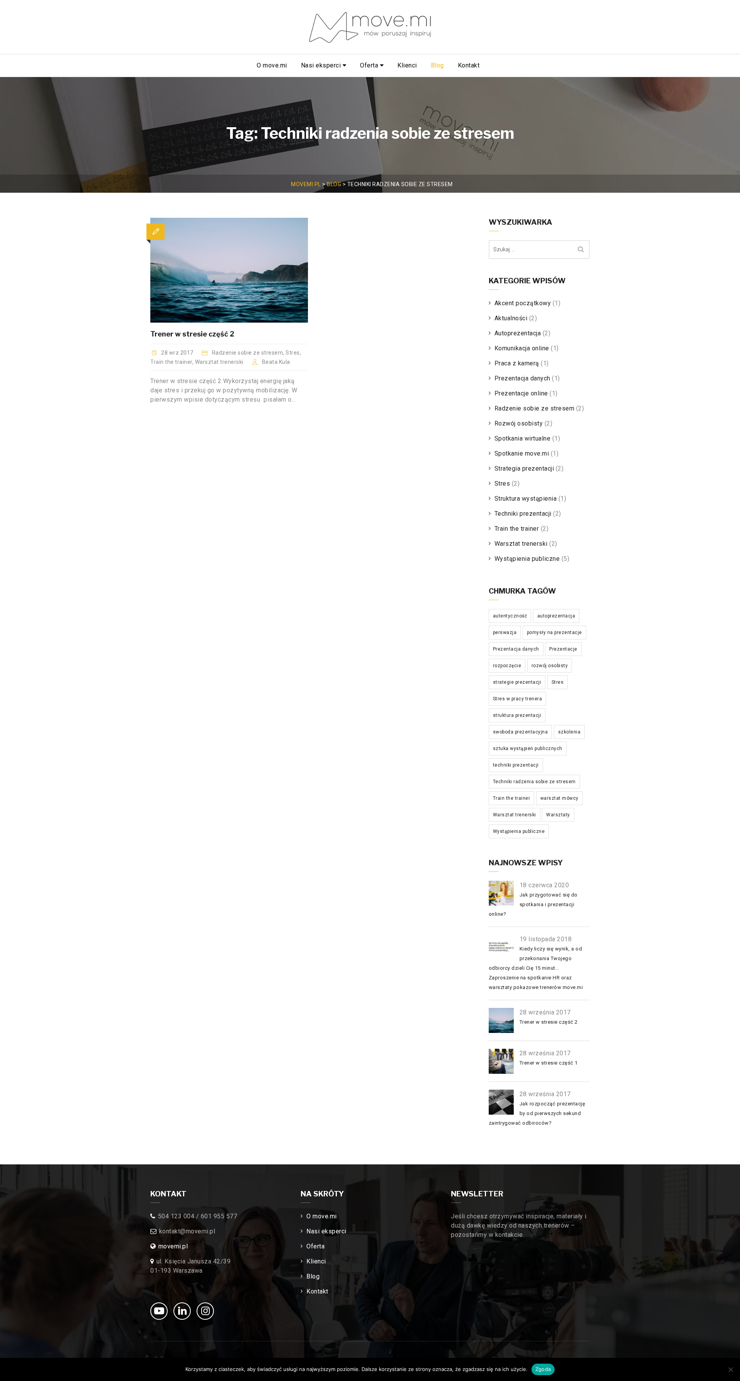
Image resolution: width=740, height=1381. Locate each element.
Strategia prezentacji (524, 468)
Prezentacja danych (522, 378)
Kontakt (469, 65)
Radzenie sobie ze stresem (247, 353)
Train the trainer (171, 362)
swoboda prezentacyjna (520, 732)
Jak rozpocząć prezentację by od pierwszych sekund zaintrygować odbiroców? (537, 1113)
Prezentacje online (521, 393)
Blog (437, 65)
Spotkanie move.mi (521, 453)
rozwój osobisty (549, 665)
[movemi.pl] (370, 27)
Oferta (370, 65)
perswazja (505, 632)
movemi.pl (173, 1246)
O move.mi (272, 65)
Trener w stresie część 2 (192, 334)
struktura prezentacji (517, 715)
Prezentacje (563, 649)
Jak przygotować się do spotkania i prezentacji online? (533, 904)
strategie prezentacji (517, 682)
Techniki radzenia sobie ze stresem (534, 781)
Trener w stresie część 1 (549, 1063)
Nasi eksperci (322, 65)
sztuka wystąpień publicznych (527, 748)
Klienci (407, 65)
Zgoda (543, 1369)
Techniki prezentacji (523, 513)
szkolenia (569, 732)
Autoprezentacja (517, 333)
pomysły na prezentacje (554, 632)
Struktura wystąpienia (525, 498)
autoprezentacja (556, 616)
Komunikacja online (521, 348)
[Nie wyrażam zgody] (730, 1369)
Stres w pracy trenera (517, 698)
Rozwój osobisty (518, 423)
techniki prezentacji (516, 765)
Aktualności (511, 318)
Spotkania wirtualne (522, 438)
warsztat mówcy (559, 798)
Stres (293, 353)
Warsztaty (558, 814)
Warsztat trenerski (219, 362)
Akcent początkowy (522, 303)
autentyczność (510, 616)
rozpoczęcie (507, 665)
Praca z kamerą (516, 363)
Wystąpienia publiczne (527, 558)
